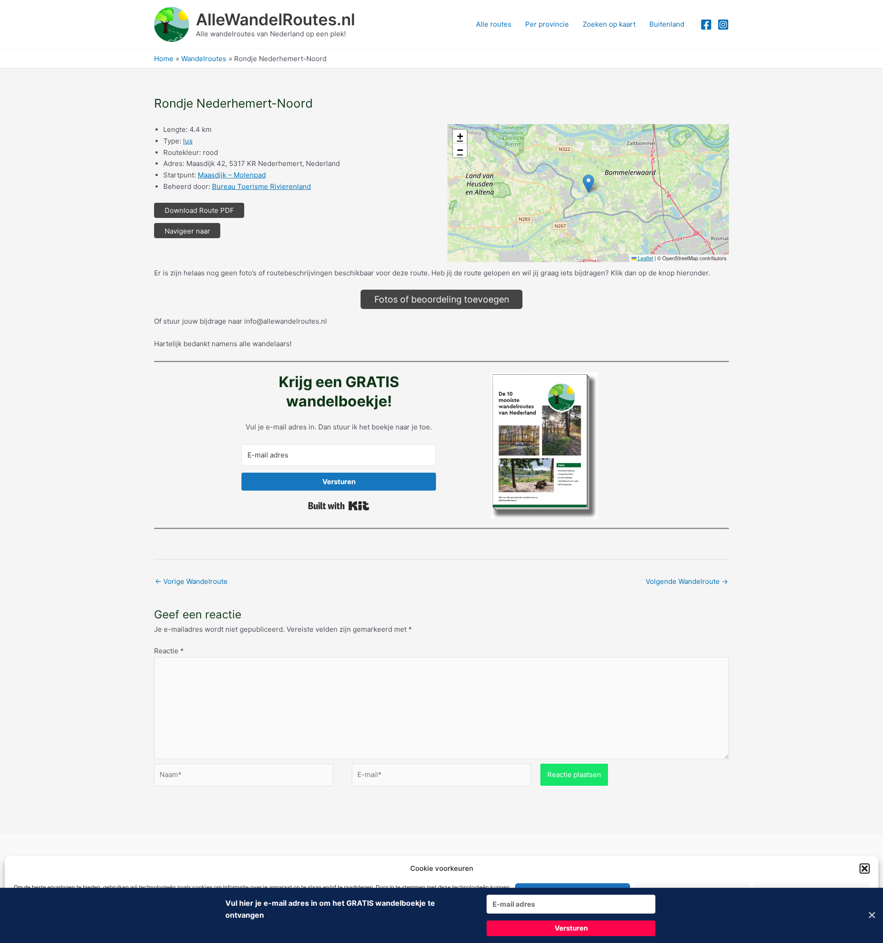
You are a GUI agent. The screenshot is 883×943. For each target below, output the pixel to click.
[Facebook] (706, 24)
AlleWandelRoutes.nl (275, 19)
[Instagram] (723, 24)
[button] (864, 868)
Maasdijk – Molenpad (232, 175)
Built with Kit (338, 505)
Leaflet (644, 258)
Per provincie (547, 24)
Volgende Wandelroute (687, 581)
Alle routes (493, 24)
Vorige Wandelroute (191, 581)
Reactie (169, 650)
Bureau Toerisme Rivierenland (261, 186)
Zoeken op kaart (609, 24)
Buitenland (666, 24)
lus (188, 141)
